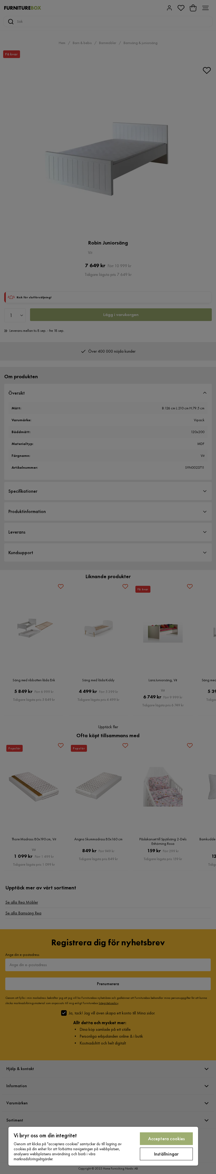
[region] (103, 1146)
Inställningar (166, 1154)
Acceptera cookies (166, 1138)
